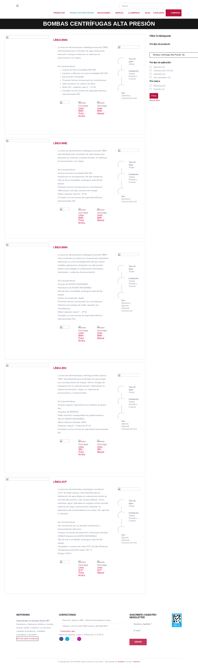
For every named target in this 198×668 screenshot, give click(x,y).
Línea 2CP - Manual (100, 570)
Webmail (136, 661)
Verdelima (121, 661)
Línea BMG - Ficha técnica (81, 112)
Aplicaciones (103, 13)
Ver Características (66, 66)
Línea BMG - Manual (100, 111)
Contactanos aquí (67, 631)
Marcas (119, 13)
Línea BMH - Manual (100, 335)
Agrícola (159, 67)
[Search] (179, 6)
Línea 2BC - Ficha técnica (81, 451)
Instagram (79, 639)
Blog (147, 13)
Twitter (67, 639)
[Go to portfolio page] (27, 57)
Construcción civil (163, 70)
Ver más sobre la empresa (27, 638)
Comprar (175, 13)
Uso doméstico (162, 77)
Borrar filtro (155, 100)
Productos (59, 13)
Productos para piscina (82, 13)
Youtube (73, 639)
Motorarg (159, 86)
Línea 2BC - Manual (100, 449)
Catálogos (158, 13)
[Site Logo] (33, 9)
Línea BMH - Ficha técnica (81, 337)
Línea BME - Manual (100, 217)
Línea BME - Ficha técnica (81, 219)
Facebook (61, 639)
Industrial (159, 74)
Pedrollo (159, 89)
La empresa (134, 13)
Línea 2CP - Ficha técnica (81, 571)
